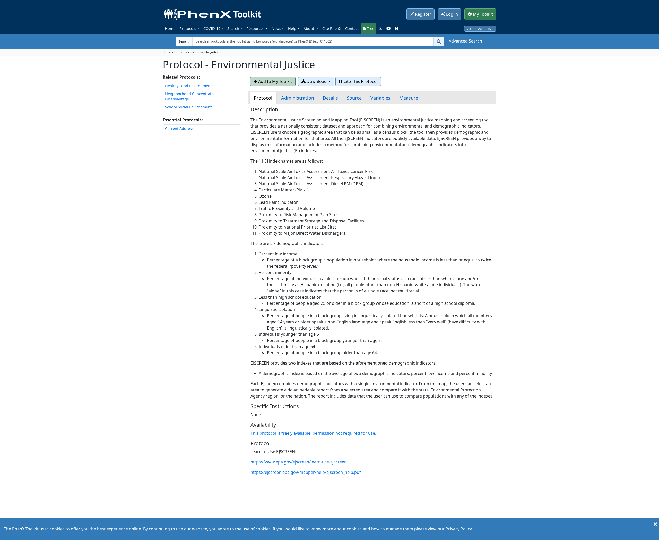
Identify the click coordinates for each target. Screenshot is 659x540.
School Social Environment (188, 107)
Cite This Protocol (360, 81)
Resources (255, 28)
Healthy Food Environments (189, 85)
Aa (480, 28)
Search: (180, 41)
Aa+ (490, 28)
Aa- (469, 28)
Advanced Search (465, 41)
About (309, 28)
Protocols (187, 28)
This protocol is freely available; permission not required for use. (313, 433)
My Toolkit (482, 14)
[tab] (263, 98)
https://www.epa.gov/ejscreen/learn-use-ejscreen (298, 462)
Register (422, 14)
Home (170, 28)
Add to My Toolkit (274, 81)
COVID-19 (211, 28)
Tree (370, 28)
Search (233, 28)
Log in (451, 14)
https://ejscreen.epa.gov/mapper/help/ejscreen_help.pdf (305, 472)
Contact (352, 28)
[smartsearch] (438, 41)
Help (292, 28)
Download (317, 81)
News (276, 28)
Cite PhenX (331, 28)
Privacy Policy (459, 529)
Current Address (179, 128)
